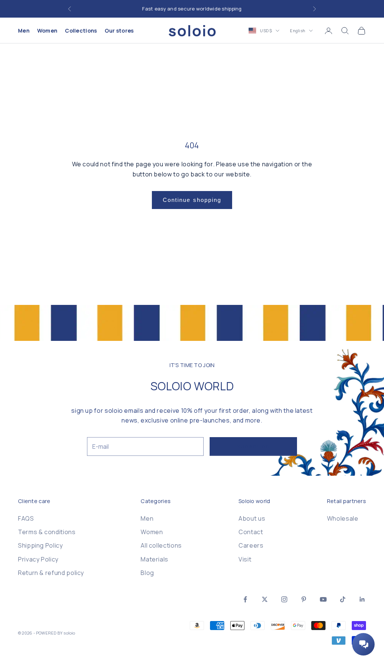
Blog (147, 573)
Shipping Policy (40, 545)
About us (251, 518)
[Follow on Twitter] (264, 599)
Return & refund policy (51, 573)
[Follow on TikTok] (342, 599)
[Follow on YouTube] (323, 599)
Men (24, 30)
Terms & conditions (47, 532)
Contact (250, 532)
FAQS (26, 518)
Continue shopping (192, 200)
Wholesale (342, 518)
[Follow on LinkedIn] (362, 599)
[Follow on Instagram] (284, 599)
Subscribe (253, 446)
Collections (81, 30)
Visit (244, 559)
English (297, 30)
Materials (154, 559)
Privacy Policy (38, 559)
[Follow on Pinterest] (304, 599)
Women (47, 30)
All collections (161, 545)
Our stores (119, 30)
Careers (250, 545)
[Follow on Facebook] (245, 599)
